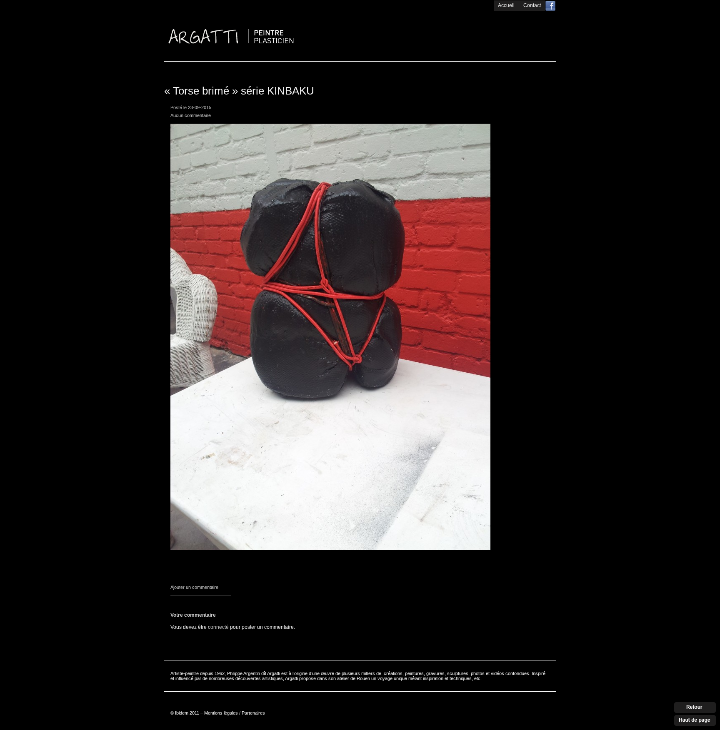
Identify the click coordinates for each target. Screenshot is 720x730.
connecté (218, 627)
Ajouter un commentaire (194, 587)
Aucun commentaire (190, 115)
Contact (532, 5)
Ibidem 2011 (187, 712)
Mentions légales (221, 712)
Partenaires (253, 712)
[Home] (264, 13)
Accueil (506, 5)
